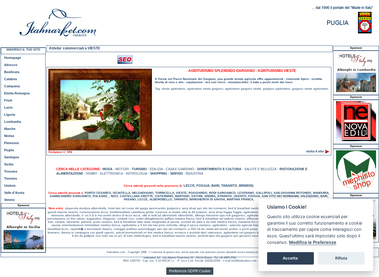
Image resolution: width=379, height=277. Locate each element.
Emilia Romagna (17, 93)
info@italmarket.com (244, 260)
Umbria (9, 185)
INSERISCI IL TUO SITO (23, 49)
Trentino (10, 178)
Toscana (10, 171)
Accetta (290, 258)
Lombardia (12, 121)
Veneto (9, 200)
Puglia (9, 150)
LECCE (189, 185)
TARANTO (229, 185)
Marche (9, 129)
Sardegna (11, 157)
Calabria (10, 79)
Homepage (12, 57)
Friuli (8, 100)
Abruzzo (10, 65)
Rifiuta (341, 258)
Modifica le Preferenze (312, 242)
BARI (215, 185)
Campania (12, 86)
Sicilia (8, 164)
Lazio (8, 107)
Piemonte (11, 143)
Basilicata (11, 72)
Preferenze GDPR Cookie (190, 271)
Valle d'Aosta (14, 192)
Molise (9, 136)
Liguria (9, 114)
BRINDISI (246, 185)
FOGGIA (203, 185)
